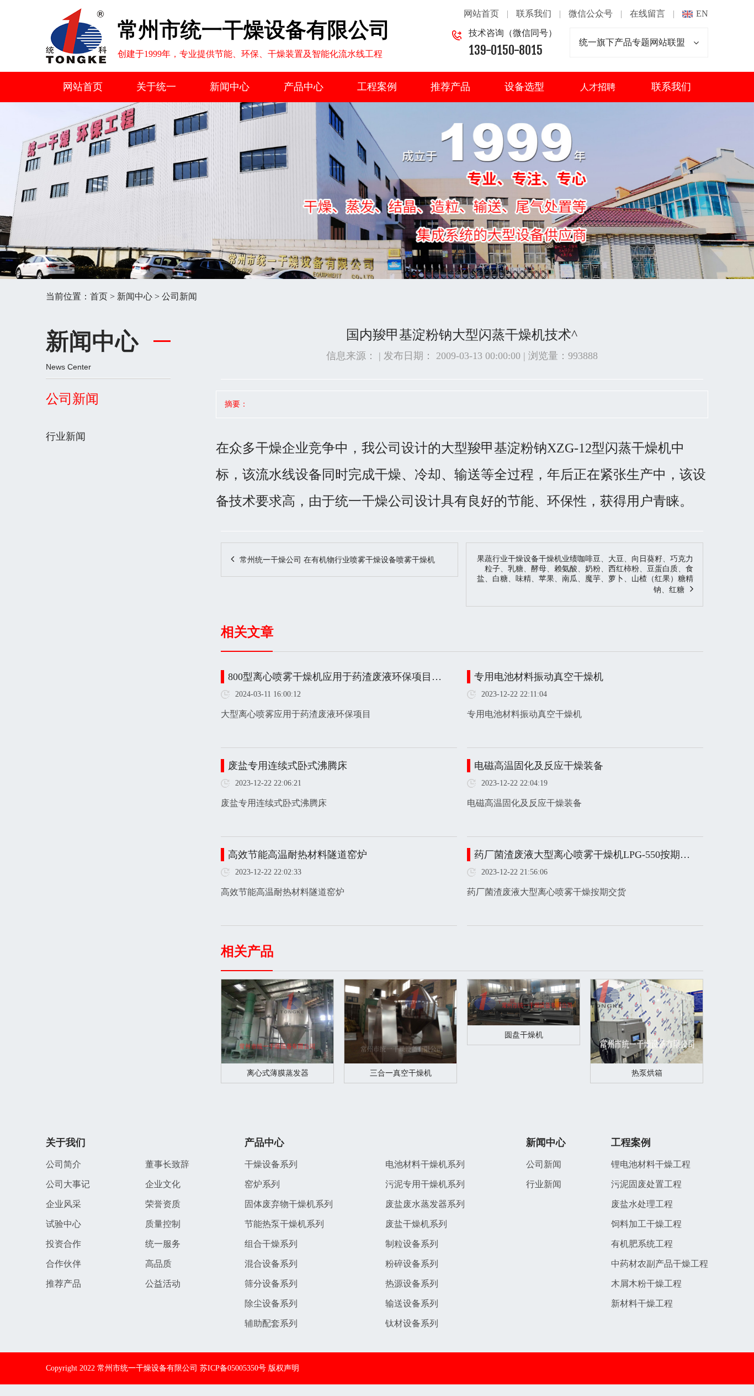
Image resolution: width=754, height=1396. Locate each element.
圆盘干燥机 (524, 1035)
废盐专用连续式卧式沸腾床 (287, 765)
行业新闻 (66, 436)
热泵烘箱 (646, 1073)
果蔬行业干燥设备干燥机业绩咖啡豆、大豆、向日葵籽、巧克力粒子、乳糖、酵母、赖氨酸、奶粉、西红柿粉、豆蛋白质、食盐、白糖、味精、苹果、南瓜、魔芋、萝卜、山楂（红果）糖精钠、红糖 (585, 574)
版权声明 (283, 1368)
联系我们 (533, 13)
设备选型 (524, 86)
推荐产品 (450, 86)
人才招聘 (597, 87)
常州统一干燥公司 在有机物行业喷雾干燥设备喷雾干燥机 (337, 560)
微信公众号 (591, 13)
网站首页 (481, 13)
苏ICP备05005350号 (233, 1368)
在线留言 (647, 13)
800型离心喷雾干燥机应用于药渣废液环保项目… (335, 676)
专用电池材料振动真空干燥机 (538, 676)
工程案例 (377, 86)
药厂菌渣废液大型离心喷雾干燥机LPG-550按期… (582, 854)
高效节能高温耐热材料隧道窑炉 (297, 854)
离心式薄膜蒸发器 (278, 1073)
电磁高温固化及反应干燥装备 (538, 765)
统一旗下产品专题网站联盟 (632, 42)
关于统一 (156, 86)
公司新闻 (179, 296)
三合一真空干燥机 (401, 1073)
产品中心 (303, 86)
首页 (99, 296)
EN (702, 13)
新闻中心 (229, 86)
